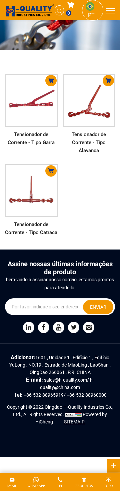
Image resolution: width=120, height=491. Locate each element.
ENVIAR (98, 307)
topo (108, 486)
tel (60, 486)
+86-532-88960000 (87, 395)
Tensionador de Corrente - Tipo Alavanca (89, 142)
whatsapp (36, 486)
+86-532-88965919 (44, 395)
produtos (84, 486)
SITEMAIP (74, 421)
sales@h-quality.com (65, 380)
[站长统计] (73, 414)
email (12, 486)
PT (91, 14)
